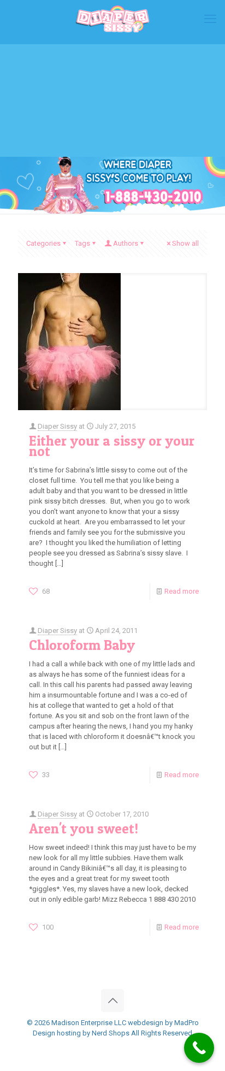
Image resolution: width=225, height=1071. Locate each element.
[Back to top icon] (112, 1000)
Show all (185, 243)
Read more (181, 591)
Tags (82, 243)
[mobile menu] (210, 19)
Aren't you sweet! (83, 828)
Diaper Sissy (57, 426)
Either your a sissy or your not (111, 446)
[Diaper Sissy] (112, 19)
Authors (125, 243)
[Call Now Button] (199, 1048)
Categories (43, 243)
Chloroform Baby (82, 645)
